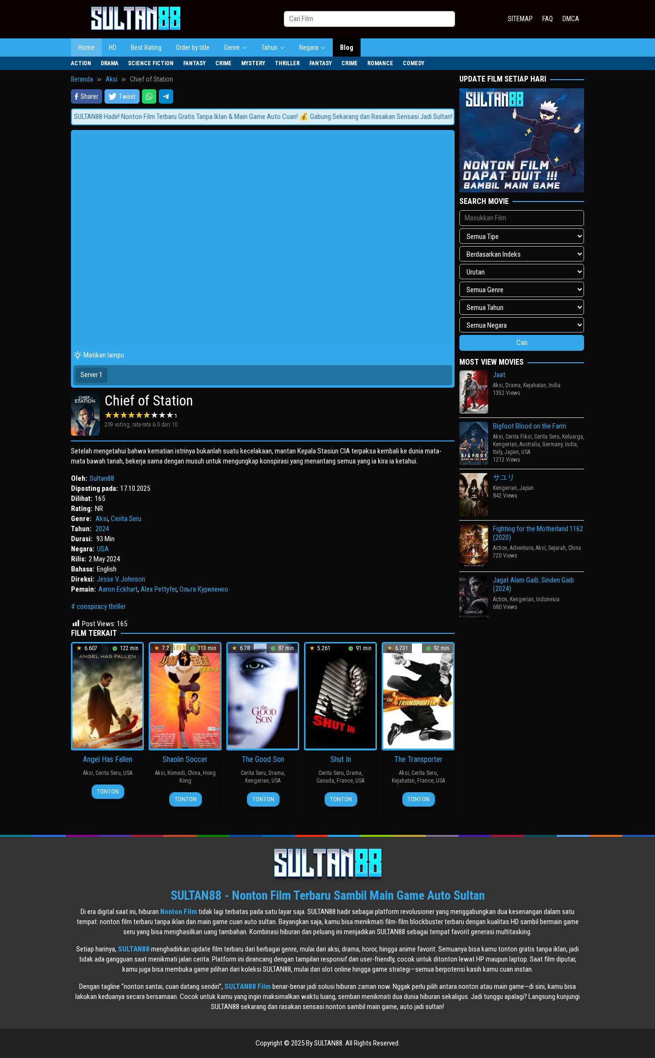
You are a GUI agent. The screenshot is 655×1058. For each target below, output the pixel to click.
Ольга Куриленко (203, 589)
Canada (325, 780)
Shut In (340, 759)
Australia (529, 444)
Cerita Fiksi (518, 436)
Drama (276, 773)
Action (500, 548)
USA (103, 549)
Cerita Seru (126, 518)
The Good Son (263, 759)
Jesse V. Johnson (121, 579)
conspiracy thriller (101, 606)
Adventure (521, 548)
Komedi (176, 773)
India (555, 385)
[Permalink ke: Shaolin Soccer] (185, 695)
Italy (497, 452)
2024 (102, 528)
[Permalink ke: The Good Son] (263, 695)
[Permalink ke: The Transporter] (418, 695)
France (345, 780)
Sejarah (557, 548)
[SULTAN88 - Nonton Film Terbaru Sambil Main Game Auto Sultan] (135, 18)
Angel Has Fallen (107, 759)
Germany (552, 444)
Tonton (108, 791)
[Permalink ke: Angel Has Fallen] (107, 695)
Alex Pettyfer (158, 589)
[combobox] (369, 19)
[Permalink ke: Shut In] (340, 695)
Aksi (101, 518)
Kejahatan (403, 780)
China (193, 773)
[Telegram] (166, 96)
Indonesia (548, 599)
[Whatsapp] (149, 96)
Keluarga (572, 436)
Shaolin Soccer (185, 759)
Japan (511, 452)
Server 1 (92, 374)
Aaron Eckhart (118, 589)
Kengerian (257, 780)
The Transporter (418, 759)
